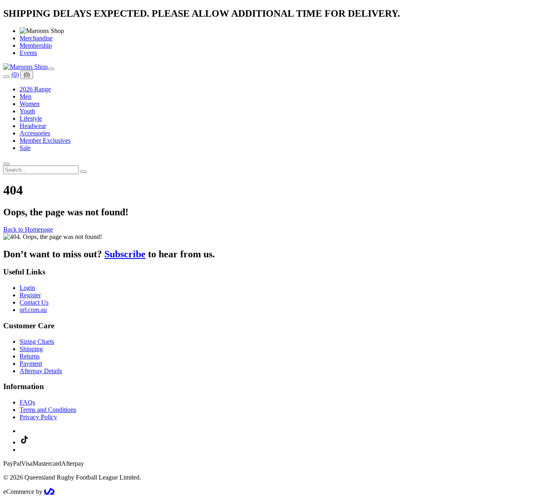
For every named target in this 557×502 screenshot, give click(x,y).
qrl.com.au (33, 309)
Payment (31, 363)
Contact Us (34, 302)
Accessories (35, 133)
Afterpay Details (41, 370)
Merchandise (36, 38)
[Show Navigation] (51, 69)
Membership (36, 45)
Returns (30, 356)
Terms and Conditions (48, 409)
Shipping (31, 348)
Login (27, 287)
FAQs (27, 402)
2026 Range (35, 89)
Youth (27, 111)
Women (30, 103)
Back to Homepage (28, 229)
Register (30, 295)
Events (28, 52)
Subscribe (125, 254)
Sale (25, 147)
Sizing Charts (37, 341)
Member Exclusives (45, 140)
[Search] (6, 76)
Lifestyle (31, 118)
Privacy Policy (38, 417)
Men (25, 96)
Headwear (33, 125)
